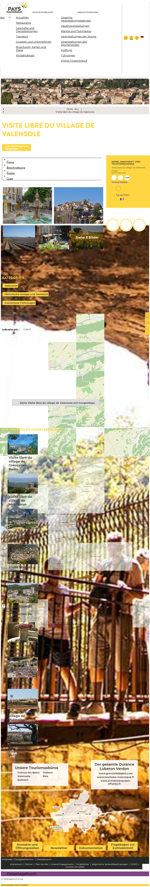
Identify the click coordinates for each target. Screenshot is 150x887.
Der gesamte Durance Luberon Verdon (114, 766)
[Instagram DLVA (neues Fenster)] (126, 225)
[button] (137, 38)
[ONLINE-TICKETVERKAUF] (147, 315)
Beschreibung (16, 167)
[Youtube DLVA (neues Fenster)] (139, 225)
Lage (10, 178)
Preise (11, 173)
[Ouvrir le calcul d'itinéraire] (3, 606)
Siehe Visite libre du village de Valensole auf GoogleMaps (57, 402)
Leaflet (6, 611)
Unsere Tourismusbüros (36, 768)
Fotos (10, 162)
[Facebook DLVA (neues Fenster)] (113, 225)
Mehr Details (23, 453)
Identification (131, 38)
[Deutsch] (142, 39)
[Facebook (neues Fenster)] (118, 187)
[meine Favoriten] (126, 38)
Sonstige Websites (119, 182)
